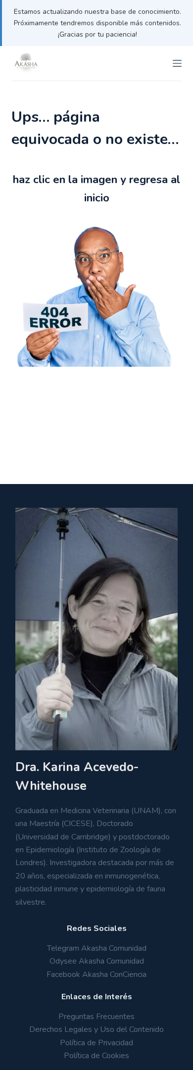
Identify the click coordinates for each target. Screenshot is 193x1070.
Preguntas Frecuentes (96, 1016)
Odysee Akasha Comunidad (96, 961)
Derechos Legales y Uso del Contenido (96, 1029)
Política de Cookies (96, 1055)
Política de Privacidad (96, 1042)
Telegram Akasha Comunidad (96, 948)
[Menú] (177, 63)
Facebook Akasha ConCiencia (96, 974)
